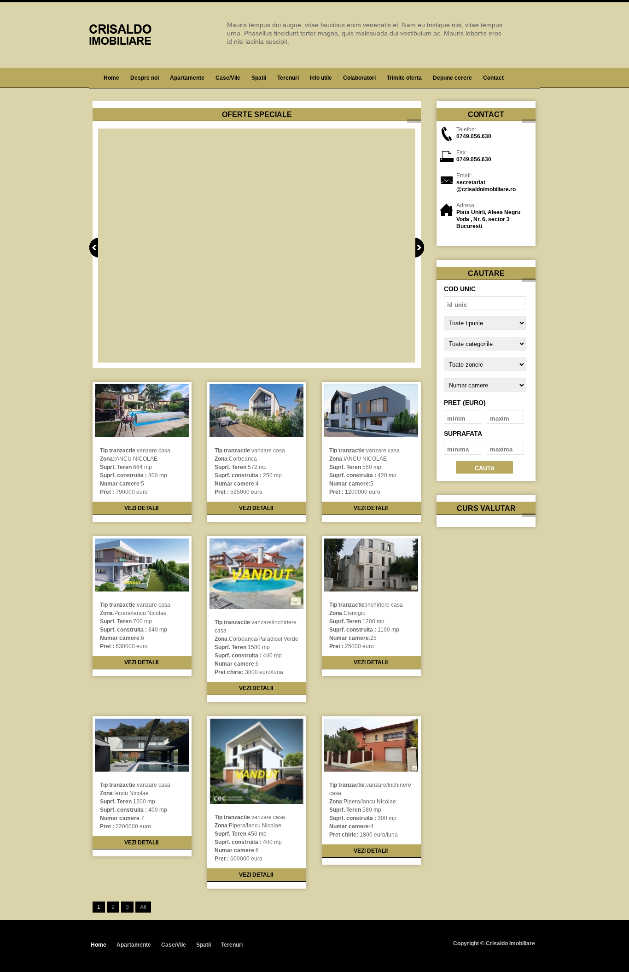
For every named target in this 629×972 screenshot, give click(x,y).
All (143, 907)
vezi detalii (141, 508)
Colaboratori (359, 78)
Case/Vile (227, 78)
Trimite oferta (404, 78)
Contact (493, 78)
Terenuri (288, 78)
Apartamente (187, 78)
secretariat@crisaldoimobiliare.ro (486, 186)
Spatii (258, 78)
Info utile (321, 78)
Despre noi (144, 78)
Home (111, 78)
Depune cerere (452, 78)
